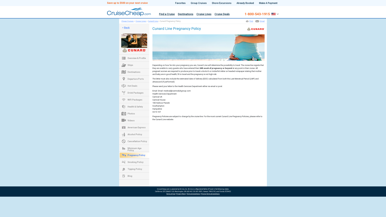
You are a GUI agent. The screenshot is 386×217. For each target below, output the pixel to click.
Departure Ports (136, 79)
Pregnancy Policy (136, 155)
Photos (131, 113)
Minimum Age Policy (134, 148)
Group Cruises (199, 3)
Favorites (180, 3)
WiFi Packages (135, 100)
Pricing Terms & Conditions (210, 194)
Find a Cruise (167, 14)
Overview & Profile (137, 58)
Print (251, 21)
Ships (130, 65)
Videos (131, 120)
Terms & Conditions (193, 194)
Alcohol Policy (135, 134)
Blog (130, 176)
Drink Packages (136, 93)
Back (127, 27)
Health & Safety (135, 106)
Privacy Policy (181, 194)
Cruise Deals (222, 14)
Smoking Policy (135, 162)
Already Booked (245, 3)
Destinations (185, 14)
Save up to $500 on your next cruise (127, 3)
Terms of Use (170, 194)
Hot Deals (132, 86)
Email (262, 21)
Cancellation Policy (137, 141)
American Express (137, 127)
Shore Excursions (221, 3)
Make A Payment (268, 3)
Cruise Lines (203, 14)
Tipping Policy (135, 169)
